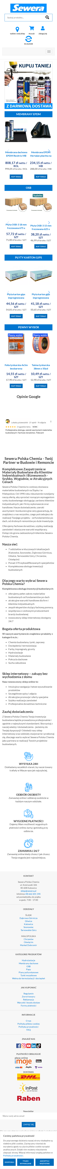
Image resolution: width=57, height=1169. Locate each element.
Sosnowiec (29, 927)
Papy (28, 969)
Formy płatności (28, 1005)
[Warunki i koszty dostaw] (28, 756)
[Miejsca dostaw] (28, 787)
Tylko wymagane (25, 1162)
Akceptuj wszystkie (45, 1162)
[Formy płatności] (28, 813)
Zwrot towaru (28, 996)
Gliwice (28, 921)
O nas (28, 1020)
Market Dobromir (28, 945)
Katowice (28, 924)
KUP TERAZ (16, 177)
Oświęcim (28, 942)
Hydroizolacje (28, 960)
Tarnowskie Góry (28, 930)
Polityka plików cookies (28, 1023)
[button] (8, 85)
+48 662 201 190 (32, 894)
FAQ (28, 1029)
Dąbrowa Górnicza (28, 918)
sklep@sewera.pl (28, 891)
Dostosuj (9, 1162)
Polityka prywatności (28, 1026)
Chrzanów (28, 939)
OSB (28, 966)
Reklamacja (28, 999)
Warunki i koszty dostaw (28, 1002)
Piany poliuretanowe (28, 972)
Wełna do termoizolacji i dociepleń (28, 978)
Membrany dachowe (28, 963)
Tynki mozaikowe (29, 975)
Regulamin (29, 993)
